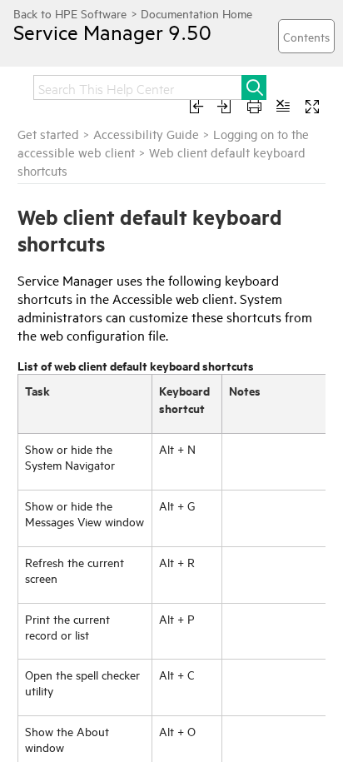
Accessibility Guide (146, 134)
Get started (48, 134)
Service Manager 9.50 (112, 31)
